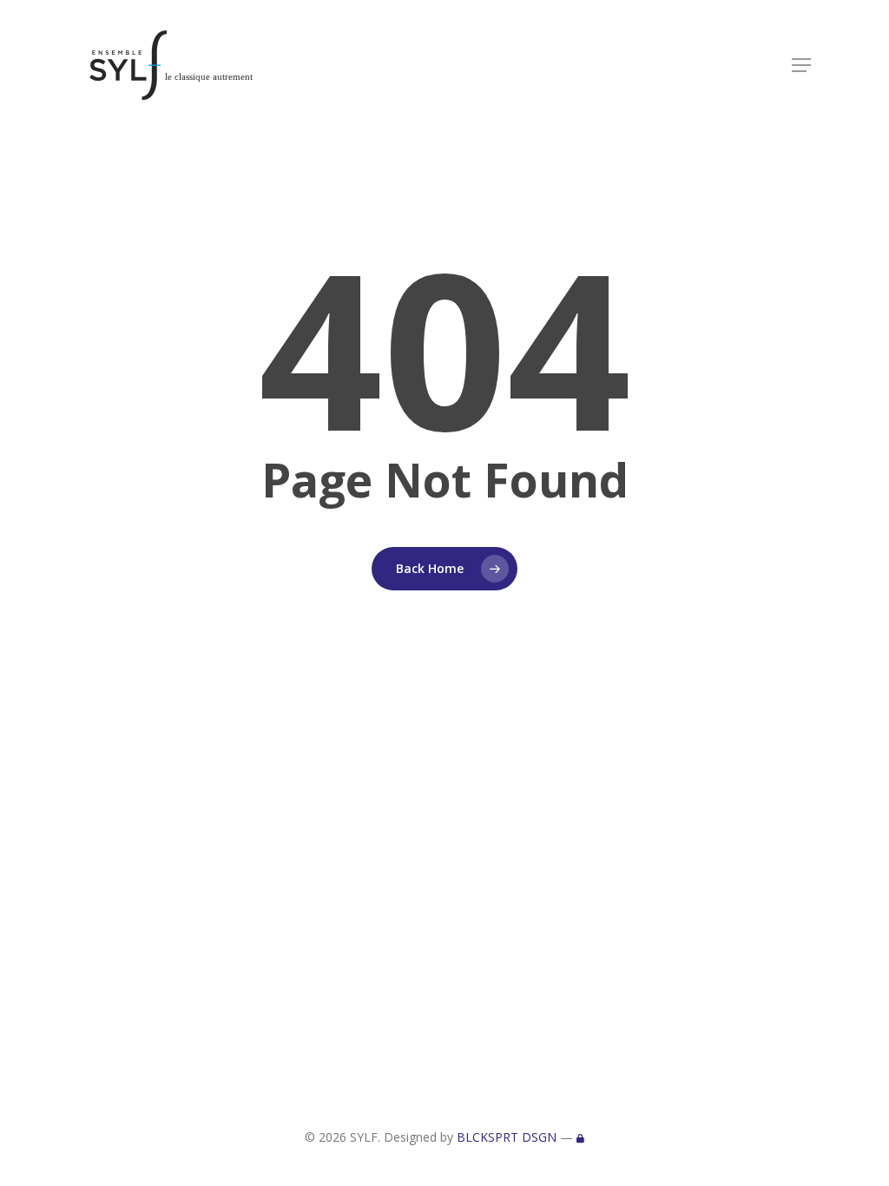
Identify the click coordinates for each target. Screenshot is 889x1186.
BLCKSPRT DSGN (506, 1137)
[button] (801, 65)
